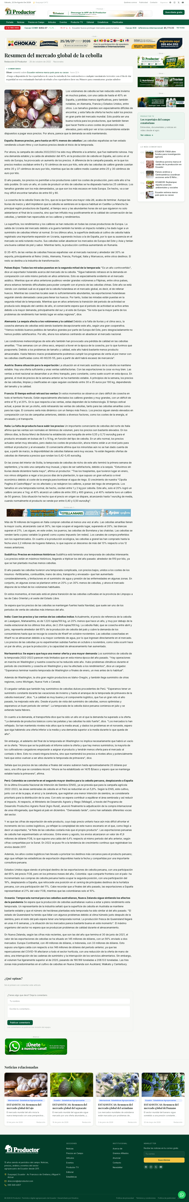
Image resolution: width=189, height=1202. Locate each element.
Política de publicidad (166, 1198)
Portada (9, 22)
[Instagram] (174, 2)
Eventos (63, 22)
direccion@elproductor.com (20, 1181)
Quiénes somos (130, 2)
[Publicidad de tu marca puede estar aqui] (161, 62)
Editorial (90, 22)
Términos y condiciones (146, 1198)
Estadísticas (103, 22)
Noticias (20, 22)
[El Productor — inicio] (20, 12)
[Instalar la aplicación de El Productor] (99, 14)
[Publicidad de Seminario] (94, 43)
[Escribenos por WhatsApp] (182, 1195)
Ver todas (181, 28)
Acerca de (117, 1148)
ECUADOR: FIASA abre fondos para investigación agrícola (57, 72)
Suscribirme (164, 1160)
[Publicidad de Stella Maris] (69, 509)
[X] (178, 2)
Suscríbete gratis (173, 12)
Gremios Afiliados (121, 1153)
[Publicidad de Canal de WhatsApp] (36, 1043)
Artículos (52, 22)
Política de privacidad (125, 1198)
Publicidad (143, 2)
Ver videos (146, 135)
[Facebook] (170, 2)
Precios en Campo (36, 22)
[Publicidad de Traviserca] (161, 82)
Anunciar (117, 1158)
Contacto (153, 2)
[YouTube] (183, 2)
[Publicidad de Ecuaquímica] (161, 102)
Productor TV (77, 22)
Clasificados (117, 22)
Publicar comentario (20, 1019)
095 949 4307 (14, 1185)
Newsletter (118, 1167)
